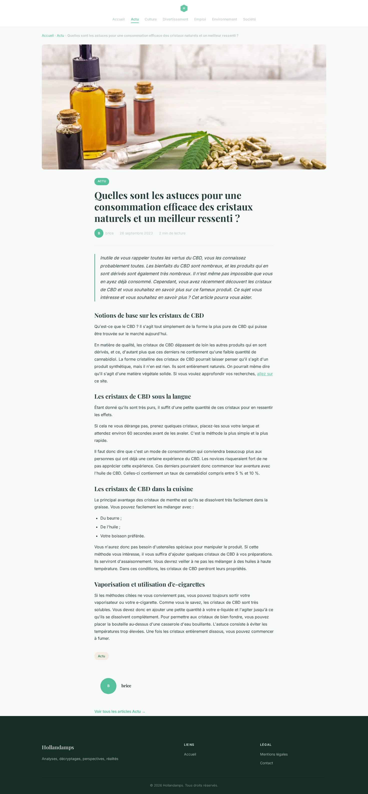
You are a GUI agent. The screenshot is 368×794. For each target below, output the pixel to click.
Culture (151, 19)
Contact (266, 763)
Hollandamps (58, 747)
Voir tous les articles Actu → (119, 711)
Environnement (224, 19)
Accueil (118, 19)
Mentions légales (274, 754)
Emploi (200, 19)
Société (249, 19)
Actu (135, 19)
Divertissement (175, 19)
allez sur (265, 373)
